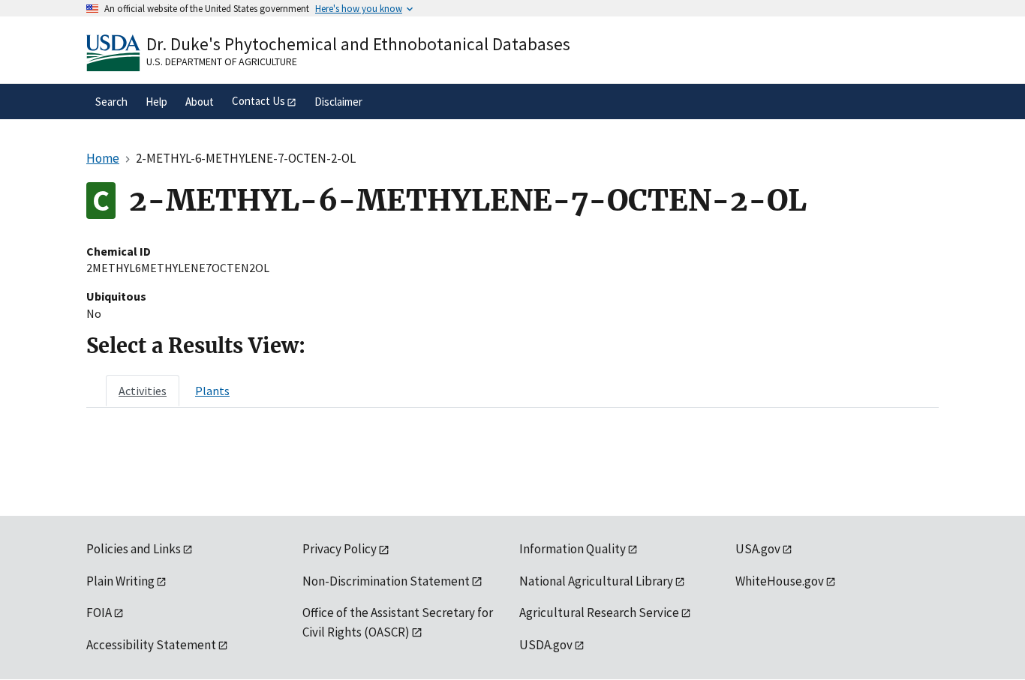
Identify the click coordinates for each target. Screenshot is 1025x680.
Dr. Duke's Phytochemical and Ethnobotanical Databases (358, 44)
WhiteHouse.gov (779, 581)
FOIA (99, 612)
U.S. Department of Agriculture (221, 61)
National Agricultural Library (596, 581)
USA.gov (757, 549)
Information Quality (572, 549)
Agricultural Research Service (599, 612)
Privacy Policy (339, 549)
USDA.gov (546, 645)
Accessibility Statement (151, 645)
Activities (143, 390)
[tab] (142, 390)
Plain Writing (120, 581)
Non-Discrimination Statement (386, 581)
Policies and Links (133, 549)
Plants (212, 390)
